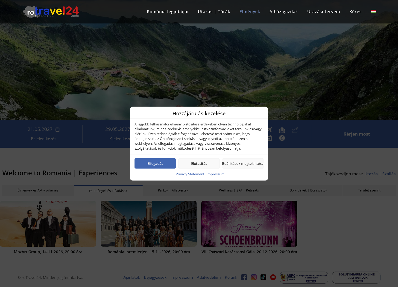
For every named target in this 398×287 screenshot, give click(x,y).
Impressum (216, 173)
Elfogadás (155, 163)
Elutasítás (199, 163)
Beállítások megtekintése (242, 163)
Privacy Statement (190, 173)
